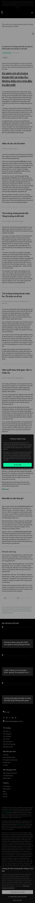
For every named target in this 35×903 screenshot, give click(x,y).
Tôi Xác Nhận (17, 465)
